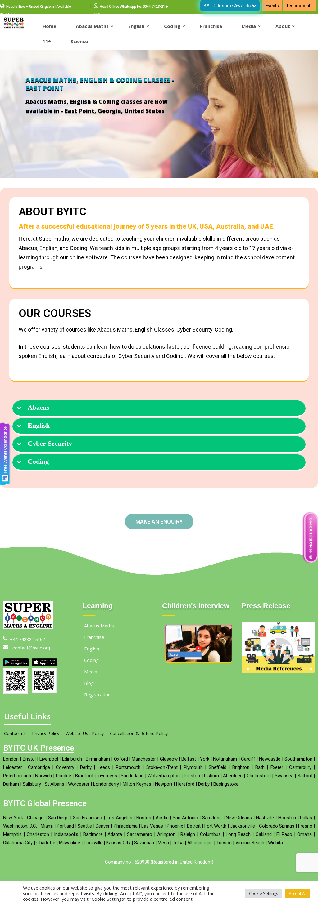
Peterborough (17, 776)
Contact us (15, 733)
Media (90, 671)
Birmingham (98, 759)
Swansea (284, 776)
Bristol (29, 759)
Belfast (188, 759)
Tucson (224, 843)
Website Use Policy (85, 733)
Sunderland (132, 776)
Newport (163, 784)
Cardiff (248, 759)
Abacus (38, 407)
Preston (192, 776)
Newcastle (269, 759)
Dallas (306, 817)
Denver (103, 826)
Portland (65, 826)
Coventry (65, 767)
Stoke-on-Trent (162, 767)
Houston (287, 817)
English (39, 425)
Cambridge (39, 767)
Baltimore (93, 834)
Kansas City (118, 843)
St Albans (54, 784)
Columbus (210, 834)
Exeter (276, 767)
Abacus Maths (99, 626)
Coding (38, 461)
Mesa (163, 843)
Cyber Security (50, 443)
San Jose (212, 817)
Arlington (166, 834)
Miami (47, 826)
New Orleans (239, 817)
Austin (162, 817)
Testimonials (299, 5)
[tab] (159, 408)
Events (272, 5)
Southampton (298, 759)
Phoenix (175, 826)
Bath (260, 767)
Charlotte (45, 843)
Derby (86, 767)
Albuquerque (200, 843)
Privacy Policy (45, 733)
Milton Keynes (137, 784)
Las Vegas (152, 826)
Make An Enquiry (159, 521)
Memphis (12, 834)
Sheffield (217, 767)
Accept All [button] (298, 893)
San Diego (58, 817)
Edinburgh (72, 759)
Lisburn (211, 776)
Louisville (93, 843)
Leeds (104, 767)
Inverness (107, 776)
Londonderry (106, 784)
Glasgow (169, 759)
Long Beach (238, 834)
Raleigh (187, 834)
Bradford (84, 776)
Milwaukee (69, 843)
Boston (143, 817)
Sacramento (139, 834)
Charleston (38, 834)
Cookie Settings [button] (263, 893)
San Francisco (87, 817)
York (204, 759)
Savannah (144, 843)
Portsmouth (128, 767)
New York (13, 817)
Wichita (275, 843)
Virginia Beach (249, 843)
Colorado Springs (276, 826)
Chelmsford (259, 776)
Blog (89, 683)
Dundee (63, 776)
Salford (305, 776)
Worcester (78, 784)
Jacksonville (242, 826)
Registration (97, 694)
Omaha (304, 834)
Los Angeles (119, 817)
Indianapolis (66, 834)
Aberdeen (233, 776)
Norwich (43, 776)
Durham (11, 784)
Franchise (94, 637)
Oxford (121, 759)
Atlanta (114, 834)
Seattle (85, 826)
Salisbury (32, 784)
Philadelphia (126, 826)
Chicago (35, 817)
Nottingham (225, 759)
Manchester (144, 759)
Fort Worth (215, 826)
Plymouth (193, 767)
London (11, 759)
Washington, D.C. (20, 826)
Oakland (264, 834)
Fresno (305, 826)
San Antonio (185, 817)
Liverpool (48, 759)
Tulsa (178, 843)
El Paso (284, 834)
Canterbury (300, 767)
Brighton (240, 767)
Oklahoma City (18, 843)
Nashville (265, 817)
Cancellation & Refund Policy (139, 733)
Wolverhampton (164, 776)
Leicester (12, 767)
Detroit (194, 826)
